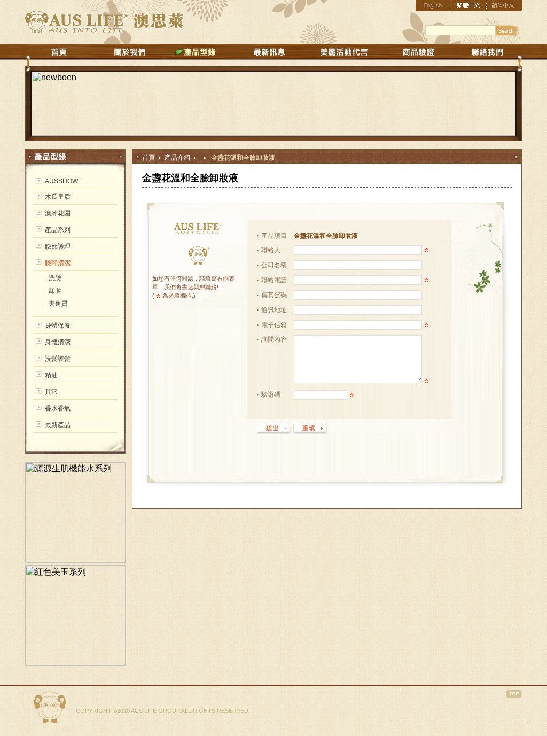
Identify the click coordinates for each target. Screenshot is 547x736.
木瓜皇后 (58, 196)
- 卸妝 (53, 291)
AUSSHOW (61, 181)
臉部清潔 (58, 263)
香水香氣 (58, 408)
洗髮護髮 (58, 358)
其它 (51, 392)
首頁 (148, 157)
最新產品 (58, 425)
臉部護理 (58, 246)
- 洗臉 (53, 278)
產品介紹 (177, 157)
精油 (51, 375)
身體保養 (58, 325)
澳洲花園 (58, 213)
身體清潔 (58, 342)
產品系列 (58, 230)
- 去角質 (56, 303)
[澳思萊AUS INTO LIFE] (107, 30)
